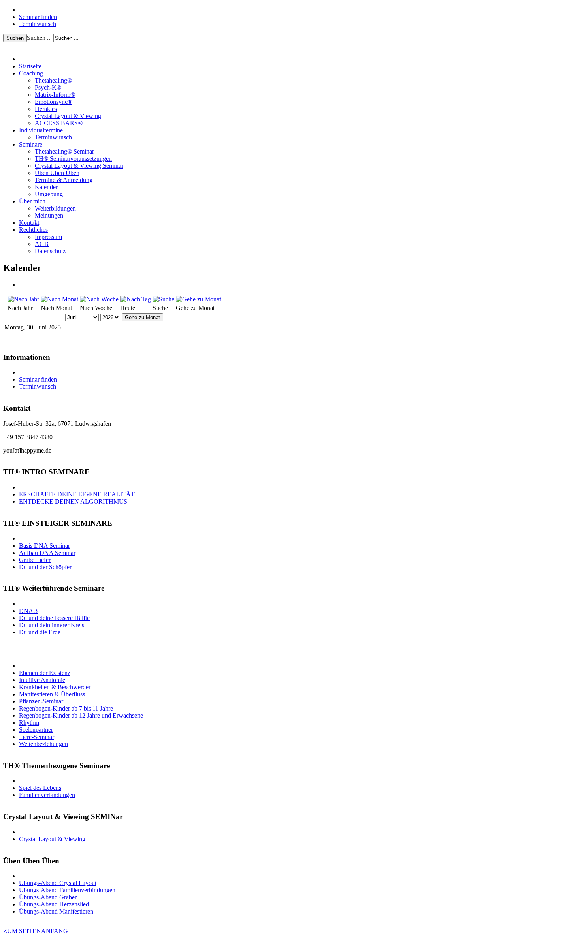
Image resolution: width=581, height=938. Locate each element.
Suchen (15, 38)
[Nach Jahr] (23, 299)
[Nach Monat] (59, 299)
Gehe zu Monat (142, 317)
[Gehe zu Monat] (198, 299)
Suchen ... (39, 37)
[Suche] (163, 299)
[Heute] (135, 299)
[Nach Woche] (99, 299)
